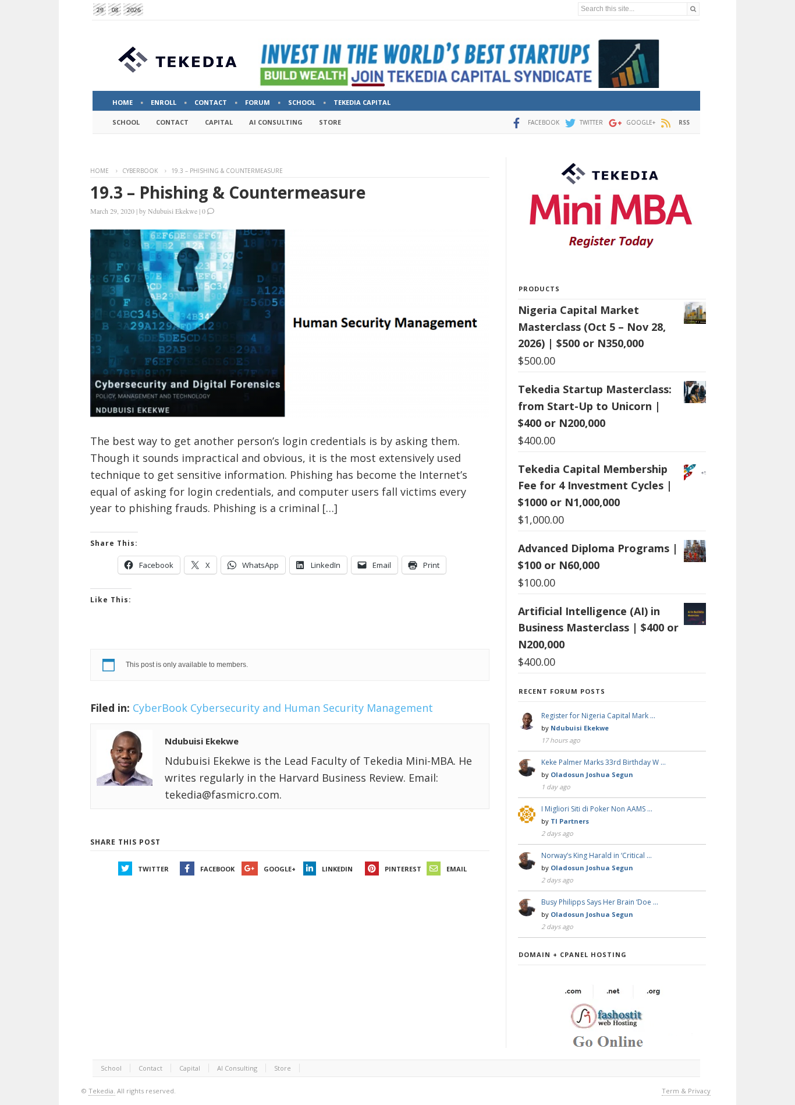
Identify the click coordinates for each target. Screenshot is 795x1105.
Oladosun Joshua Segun (592, 774)
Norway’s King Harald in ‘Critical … (596, 855)
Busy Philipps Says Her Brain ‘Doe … (599, 902)
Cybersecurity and (235, 708)
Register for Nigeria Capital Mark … (598, 716)
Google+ (280, 868)
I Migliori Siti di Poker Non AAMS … (596, 809)
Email (456, 868)
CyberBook (140, 171)
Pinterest (403, 868)
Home (99, 171)
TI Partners (570, 821)
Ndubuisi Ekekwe (172, 211)
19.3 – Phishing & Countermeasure (227, 192)
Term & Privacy (686, 1090)
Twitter (153, 868)
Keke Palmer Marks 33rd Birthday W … (603, 762)
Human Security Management (358, 708)
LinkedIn (337, 868)
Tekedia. (101, 1090)
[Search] (693, 9)
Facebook (217, 868)
